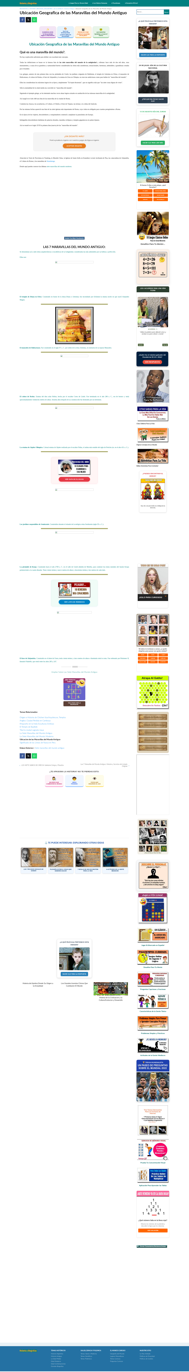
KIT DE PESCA (145, 195)
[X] (28, 19)
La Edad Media (56, 1359)
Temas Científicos (86, 1356)
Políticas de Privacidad (147, 1356)
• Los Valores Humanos (99, 3)
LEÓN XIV (163, 658)
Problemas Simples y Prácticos (153, 1033)
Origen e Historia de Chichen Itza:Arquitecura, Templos (43, 718)
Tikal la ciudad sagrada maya (32, 730)
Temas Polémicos (86, 1359)
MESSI (142, 654)
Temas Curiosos (115, 1359)
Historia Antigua (56, 1356)
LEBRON (153, 658)
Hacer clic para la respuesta (74, 974)
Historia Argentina (57, 1354)
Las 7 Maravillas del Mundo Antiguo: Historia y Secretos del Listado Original (104, 765)
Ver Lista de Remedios (74, 602)
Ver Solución (152, 1230)
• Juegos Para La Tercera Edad (78, 3)
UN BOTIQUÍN (160, 195)
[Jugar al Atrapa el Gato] (152, 692)
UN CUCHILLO (160, 199)
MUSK (152, 654)
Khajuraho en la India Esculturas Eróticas (37, 724)
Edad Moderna (56, 1361)
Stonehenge (51, 161)
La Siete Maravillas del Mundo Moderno (36, 736)
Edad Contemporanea (58, 1364)
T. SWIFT (163, 654)
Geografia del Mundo (117, 1354)
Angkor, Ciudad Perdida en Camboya (35, 721)
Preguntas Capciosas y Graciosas (153, 989)
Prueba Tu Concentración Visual (152, 1163)
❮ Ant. (141, 345)
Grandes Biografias (57, 1366)
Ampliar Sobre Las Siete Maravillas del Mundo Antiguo (74, 672)
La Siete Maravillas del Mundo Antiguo (36, 733)
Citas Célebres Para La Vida (145, 424)
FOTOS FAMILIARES (160, 190)
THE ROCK (142, 658)
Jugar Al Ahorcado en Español (152, 945)
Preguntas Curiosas (116, 1361)
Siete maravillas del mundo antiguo (49, 748)
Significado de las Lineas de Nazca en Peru (38, 743)
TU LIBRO (145, 190)
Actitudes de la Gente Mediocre (152, 1055)
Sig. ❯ (165, 345)
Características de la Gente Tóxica (153, 1011)
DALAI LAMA (142, 661)
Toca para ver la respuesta (74, 703)
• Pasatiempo (115, 3)
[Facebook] (22, 19)
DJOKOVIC (163, 661)
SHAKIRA (152, 661)
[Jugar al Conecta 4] (152, 908)
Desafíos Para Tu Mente (153, 967)
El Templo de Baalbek (29, 727)
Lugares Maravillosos (117, 1356)
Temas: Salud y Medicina (89, 1354)
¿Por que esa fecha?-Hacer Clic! (153, 100)
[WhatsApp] (34, 19)
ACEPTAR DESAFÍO (74, 146)
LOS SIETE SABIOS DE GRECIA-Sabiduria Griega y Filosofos (42, 765)
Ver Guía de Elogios (74, 479)
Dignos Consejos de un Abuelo (146, 445)
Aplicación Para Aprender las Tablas (153, 1185)
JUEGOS (145, 199)
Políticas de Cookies (146, 1359)
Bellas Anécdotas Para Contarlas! (147, 466)
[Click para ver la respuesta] (161, 271)
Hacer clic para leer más (153, 143)
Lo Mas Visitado (145, 1354)
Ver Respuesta (152, 362)
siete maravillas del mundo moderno (59, 166)
